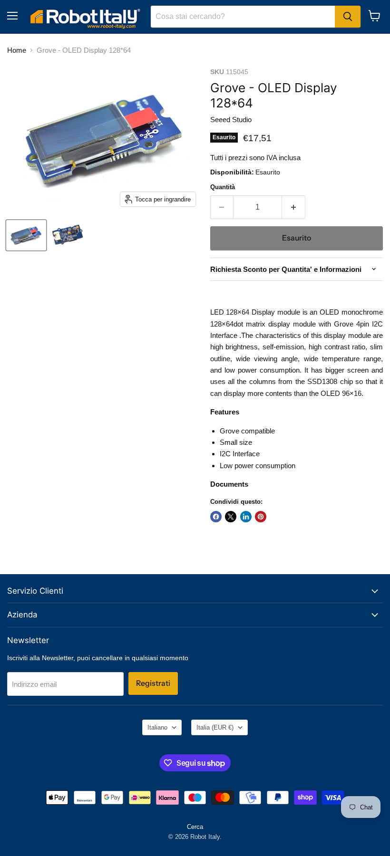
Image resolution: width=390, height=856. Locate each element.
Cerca (195, 826)
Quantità (222, 187)
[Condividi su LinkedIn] (246, 516)
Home (16, 50)
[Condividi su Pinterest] (260, 516)
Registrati (153, 683)
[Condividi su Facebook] (216, 516)
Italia (215, 727)
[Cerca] (348, 17)
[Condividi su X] (230, 516)
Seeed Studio (231, 119)
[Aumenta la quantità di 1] (293, 207)
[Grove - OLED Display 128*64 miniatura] (26, 235)
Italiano (157, 727)
